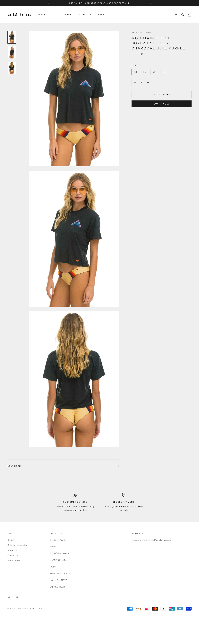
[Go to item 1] (11, 37)
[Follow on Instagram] (17, 597)
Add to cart (161, 94)
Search (10, 540)
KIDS (56, 15)
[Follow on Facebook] (9, 597)
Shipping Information (17, 545)
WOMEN (42, 15)
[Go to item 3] (11, 67)
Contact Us (12, 555)
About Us (12, 550)
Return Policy (13, 560)
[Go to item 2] (11, 52)
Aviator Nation (142, 32)
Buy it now (161, 103)
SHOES (69, 15)
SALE (101, 15)
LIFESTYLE (85, 15)
